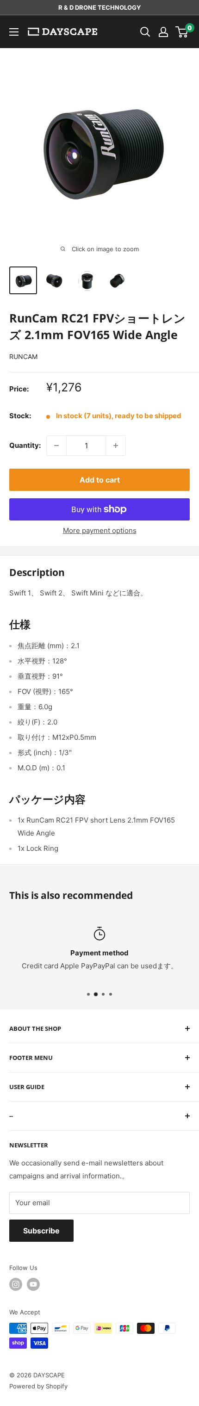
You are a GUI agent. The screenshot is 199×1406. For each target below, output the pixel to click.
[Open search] (145, 32)
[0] (182, 31)
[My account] (163, 32)
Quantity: (25, 445)
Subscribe (41, 1230)
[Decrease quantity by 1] (56, 445)
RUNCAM (23, 356)
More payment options (100, 530)
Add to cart (100, 479)
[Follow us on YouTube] (33, 1284)
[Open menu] (14, 32)
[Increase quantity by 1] (115, 445)
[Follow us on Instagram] (15, 1284)
